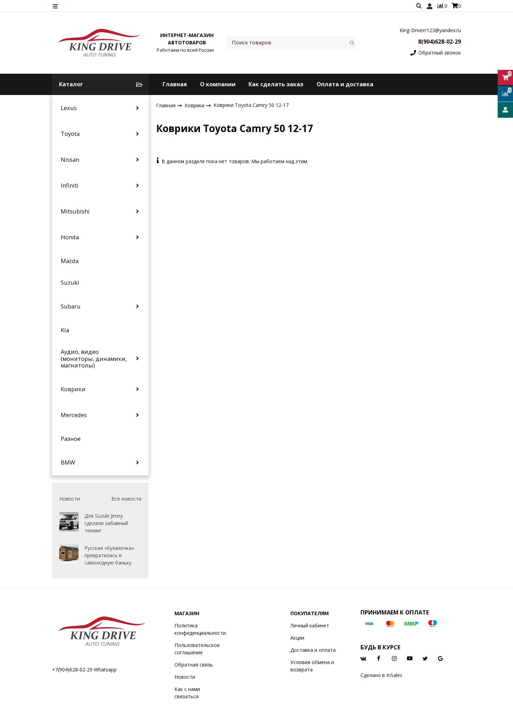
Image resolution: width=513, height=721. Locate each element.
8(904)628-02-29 (439, 41)
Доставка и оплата (313, 650)
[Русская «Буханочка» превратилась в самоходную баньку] (69, 553)
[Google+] (440, 658)
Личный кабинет (309, 625)
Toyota (70, 133)
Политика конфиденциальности (200, 629)
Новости (184, 676)
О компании (218, 84)
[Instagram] (394, 658)
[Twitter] (425, 658)
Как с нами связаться (187, 693)
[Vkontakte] (363, 658)
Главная (175, 84)
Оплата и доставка (345, 84)
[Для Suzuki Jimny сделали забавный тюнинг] (69, 521)
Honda (70, 237)
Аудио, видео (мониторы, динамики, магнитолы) (94, 358)
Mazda (70, 260)
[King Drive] (99, 42)
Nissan (70, 159)
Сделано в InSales (381, 675)
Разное (71, 438)
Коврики (73, 389)
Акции (297, 637)
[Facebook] (378, 658)
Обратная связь (193, 664)
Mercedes (74, 415)
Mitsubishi (75, 211)
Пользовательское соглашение (197, 649)
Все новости (126, 498)
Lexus (69, 107)
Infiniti (70, 185)
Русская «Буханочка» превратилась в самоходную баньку (109, 555)
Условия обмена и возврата (312, 666)
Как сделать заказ (275, 84)
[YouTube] (409, 658)
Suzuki (70, 282)
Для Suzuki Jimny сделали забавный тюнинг (106, 523)
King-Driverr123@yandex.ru (430, 30)
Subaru (71, 306)
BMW (68, 462)
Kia (65, 330)
